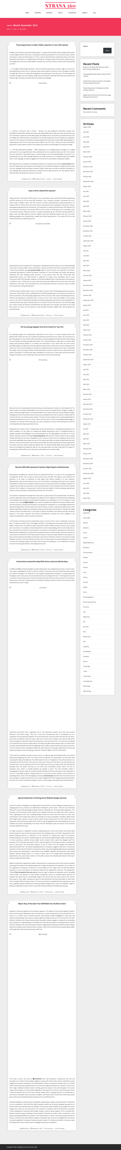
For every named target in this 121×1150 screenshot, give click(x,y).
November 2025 (88, 171)
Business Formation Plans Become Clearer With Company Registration (96, 68)
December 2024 (88, 226)
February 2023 (87, 335)
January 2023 (87, 340)
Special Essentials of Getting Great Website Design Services (42, 797)
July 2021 (86, 429)
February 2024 (87, 275)
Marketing (86, 617)
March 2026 (86, 152)
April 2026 (86, 147)
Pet (84, 622)
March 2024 (86, 270)
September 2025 (88, 181)
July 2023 (86, 310)
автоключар (48, 776)
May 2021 (86, 434)
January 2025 (87, 221)
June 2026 (86, 137)
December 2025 (88, 167)
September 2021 (88, 419)
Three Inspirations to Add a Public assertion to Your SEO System (42, 44)
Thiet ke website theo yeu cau (25, 872)
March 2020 (86, 498)
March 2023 (86, 330)
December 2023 (88, 285)
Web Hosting (87, 691)
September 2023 (88, 300)
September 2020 (88, 473)
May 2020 (86, 488)
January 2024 (87, 280)
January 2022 (87, 399)
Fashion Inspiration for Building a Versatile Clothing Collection (96, 89)
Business (49, 13)
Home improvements (89, 602)
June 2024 (86, 256)
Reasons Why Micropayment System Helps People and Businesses (42, 467)
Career (85, 533)
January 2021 (87, 454)
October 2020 (87, 468)
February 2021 (87, 449)
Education (86, 547)
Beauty (85, 523)
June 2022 (86, 374)
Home (27, 13)
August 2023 (87, 305)
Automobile (86, 518)
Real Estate (86, 637)
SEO (49, 179)
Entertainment (49, 1128)
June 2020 (86, 483)
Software (86, 656)
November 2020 (88, 463)
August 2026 (87, 127)
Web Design (49, 892)
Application (86, 513)
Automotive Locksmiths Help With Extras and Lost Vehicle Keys (42, 561)
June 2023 (86, 315)
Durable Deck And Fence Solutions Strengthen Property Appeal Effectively (97, 82)
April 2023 (86, 325)
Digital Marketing (88, 543)
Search (85, 46)
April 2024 (86, 265)
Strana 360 (60, 5)
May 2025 (86, 201)
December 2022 (88, 345)
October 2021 (87, 414)
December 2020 (88, 459)
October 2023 (87, 295)
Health (60, 13)
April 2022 (86, 384)
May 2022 (86, 379)
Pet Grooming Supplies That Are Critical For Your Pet (42, 326)
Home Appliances (88, 597)
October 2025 (87, 176)
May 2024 (86, 261)
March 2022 (86, 389)
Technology (72, 13)
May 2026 (86, 142)
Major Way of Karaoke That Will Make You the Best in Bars (42, 903)
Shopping (38, 13)
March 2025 (86, 211)
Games (85, 577)
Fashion (85, 557)
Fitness (85, 567)
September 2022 (88, 360)
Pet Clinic (86, 627)
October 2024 (87, 236)
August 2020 (87, 478)
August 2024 (87, 246)
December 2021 (88, 404)
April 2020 (86, 493)
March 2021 (86, 444)
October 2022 (87, 355)
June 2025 (86, 196)
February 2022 (87, 394)
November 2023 (88, 290)
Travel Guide (87, 676)
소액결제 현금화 (28, 502)
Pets (84, 632)
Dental (85, 538)
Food (84, 572)
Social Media (87, 651)
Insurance (86, 607)
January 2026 (87, 162)
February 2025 (87, 216)
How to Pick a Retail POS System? (42, 190)
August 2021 (87, 424)
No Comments (58, 179)
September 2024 (88, 241)
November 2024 (88, 231)
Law (94, 13)
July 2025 (86, 191)
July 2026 (86, 132)
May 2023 (86, 320)
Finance (84, 13)
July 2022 (86, 369)
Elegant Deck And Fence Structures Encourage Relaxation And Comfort (97, 96)
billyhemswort (27, 179)
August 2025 (87, 186)
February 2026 (87, 157)
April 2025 (86, 206)
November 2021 (88, 409)
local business (66, 164)
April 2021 (86, 439)
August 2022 (87, 365)
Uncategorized (87, 681)
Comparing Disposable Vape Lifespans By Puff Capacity (97, 75)
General (49, 455)
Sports (85, 661)
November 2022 (88, 350)
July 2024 (86, 251)
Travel (85, 671)
